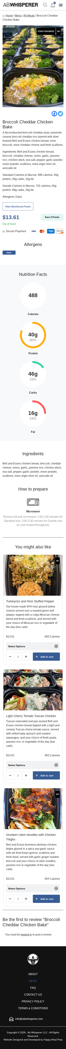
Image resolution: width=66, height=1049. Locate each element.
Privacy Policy (33, 1001)
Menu (18, 15)
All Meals (29, 15)
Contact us (33, 994)
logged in (26, 934)
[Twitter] (60, 113)
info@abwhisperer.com (29, 1018)
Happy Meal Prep (53, 1039)
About (33, 974)
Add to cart (46, 656)
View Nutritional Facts (18, 206)
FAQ (33, 987)
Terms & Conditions (33, 1008)
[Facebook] (54, 113)
